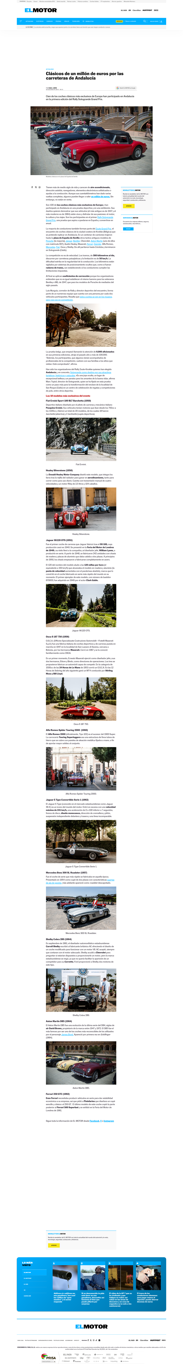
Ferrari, (90, 244)
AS (24, 1290)
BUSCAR (128, 229)
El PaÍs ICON (96, 1361)
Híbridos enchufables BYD (47, 1)
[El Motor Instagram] (93, 1340)
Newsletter (89, 21)
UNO (82, 1358)
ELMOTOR (27, 1272)
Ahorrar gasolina (117, 1)
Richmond (66, 1361)
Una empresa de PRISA (48, 1356)
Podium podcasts (87, 1361)
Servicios (119, 21)
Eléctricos (39, 21)
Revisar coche (71, 1)
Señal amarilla (61, 1)
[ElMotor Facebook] (88, 1340)
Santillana (87, 1354)
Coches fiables (94, 1)
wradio (88, 1358)
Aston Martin (97, 241)
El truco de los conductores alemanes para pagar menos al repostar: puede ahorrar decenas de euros (147, 1297)
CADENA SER (27, 1296)
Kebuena (127, 1358)
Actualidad (29, 21)
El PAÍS (67, 1354)
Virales (66, 21)
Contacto (76, 1340)
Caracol (129, 1354)
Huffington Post (70, 1358)
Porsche (29, 1)
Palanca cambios (83, 1)
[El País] (124, 10)
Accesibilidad (69, 1340)
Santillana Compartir (98, 1354)
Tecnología (76, 21)
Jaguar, (69, 241)
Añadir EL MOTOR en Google (127, 88)
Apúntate (54, 1245)
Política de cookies (59, 1340)
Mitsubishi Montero (129, 1)
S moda (105, 1361)
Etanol (36, 1)
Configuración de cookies (45, 1340)
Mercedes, (51, 247)
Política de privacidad (31, 1340)
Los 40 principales (77, 1354)
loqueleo (114, 1361)
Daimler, (98, 244)
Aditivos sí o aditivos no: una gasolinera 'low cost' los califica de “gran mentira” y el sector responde (65, 1297)
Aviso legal (20, 1340)
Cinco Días (96, 1358)
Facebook (94, 1121)
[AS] (130, 10)
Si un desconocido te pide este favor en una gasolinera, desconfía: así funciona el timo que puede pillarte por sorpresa (92, 1298)
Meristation (124, 1361)
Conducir (49, 21)
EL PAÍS (26, 1284)
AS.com (114, 1354)
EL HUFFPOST (27, 1278)
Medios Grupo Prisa (48, 1361)
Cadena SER (108, 1354)
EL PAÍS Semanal (111, 1358)
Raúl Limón (53, 88)
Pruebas (58, 21)
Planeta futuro (119, 1358)
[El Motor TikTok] (96, 1340)
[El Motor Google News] (99, 1340)
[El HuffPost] (147, 10)
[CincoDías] (137, 10)
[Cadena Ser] (156, 10)
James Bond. (67, 1034)
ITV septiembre (105, 1)
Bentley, (76, 241)
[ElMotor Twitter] (91, 1341)
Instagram (109, 1121)
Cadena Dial (104, 1358)
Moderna (76, 1361)
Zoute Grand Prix (103, 228)
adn (121, 1354)
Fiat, (58, 247)
